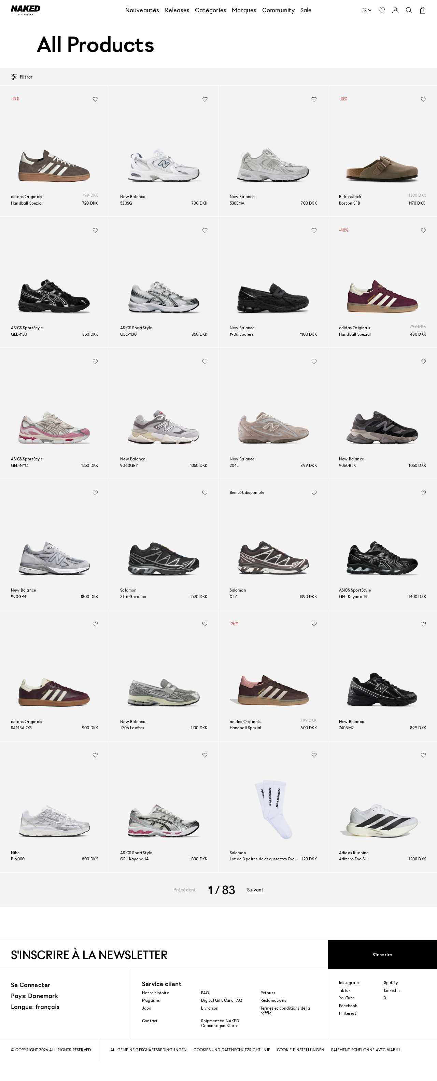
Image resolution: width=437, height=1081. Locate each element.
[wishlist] (95, 99)
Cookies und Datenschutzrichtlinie (232, 1049)
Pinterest (347, 1013)
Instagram (349, 982)
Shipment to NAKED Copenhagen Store (220, 1023)
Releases (177, 10)
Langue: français (35, 1006)
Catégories (210, 10)
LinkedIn (392, 990)
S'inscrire (382, 954)
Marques (244, 10)
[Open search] (409, 10)
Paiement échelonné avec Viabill (366, 1049)
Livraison (209, 1008)
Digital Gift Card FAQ (221, 1000)
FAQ (205, 992)
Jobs (146, 1008)
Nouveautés (142, 10)
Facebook (348, 1005)
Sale (306, 10)
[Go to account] (395, 10)
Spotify (391, 982)
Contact (150, 1020)
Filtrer (26, 77)
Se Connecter (30, 984)
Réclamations (273, 1000)
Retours (267, 992)
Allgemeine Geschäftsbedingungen (148, 1049)
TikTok (345, 990)
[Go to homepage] (25, 10)
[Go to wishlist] (382, 10)
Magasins (151, 1000)
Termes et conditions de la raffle (285, 1010)
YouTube (347, 998)
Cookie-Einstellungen (300, 1049)
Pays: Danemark (34, 995)
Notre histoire (155, 992)
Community (278, 10)
